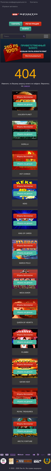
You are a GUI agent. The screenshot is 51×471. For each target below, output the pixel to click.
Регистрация (32, 24)
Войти (25, 29)
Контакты (34, 2)
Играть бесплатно (25, 97)
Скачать (16, 24)
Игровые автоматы (10, 6)
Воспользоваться (33, 56)
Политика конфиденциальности (13, 2)
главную (26, 86)
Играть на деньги (24, 104)
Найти (24, 36)
